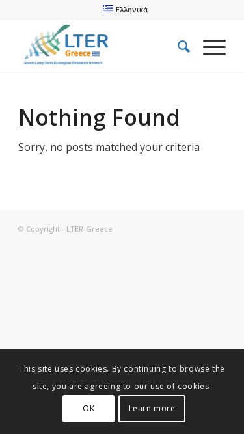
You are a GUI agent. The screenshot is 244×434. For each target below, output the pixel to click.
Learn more (152, 408)
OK (88, 408)
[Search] (177, 46)
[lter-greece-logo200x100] (101, 46)
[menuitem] (125, 9)
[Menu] (208, 46)
